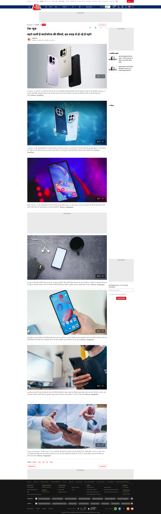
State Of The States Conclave (111, 492)
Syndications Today (95, 512)
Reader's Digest (75, 487)
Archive (51, 508)
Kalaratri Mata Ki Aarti (44, 503)
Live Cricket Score (83, 503)
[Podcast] (122, 7)
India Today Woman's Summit (111, 489)
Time (73, 489)
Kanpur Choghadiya (57, 498)
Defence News (72, 503)
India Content (126, 492)
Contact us (36, 481)
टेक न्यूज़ (43, 25)
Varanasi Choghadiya (71, 498)
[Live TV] (129, 7)
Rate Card (71, 481)
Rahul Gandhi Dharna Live (59, 503)
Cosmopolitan (61, 487)
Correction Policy (101, 481)
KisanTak (112, 1)
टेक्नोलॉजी (37, 25)
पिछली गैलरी (32, 466)
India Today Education (32, 489)
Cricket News (105, 503)
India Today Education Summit (94, 494)
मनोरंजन (64, 7)
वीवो (47, 462)
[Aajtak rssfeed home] (128, 508)
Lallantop (89, 1)
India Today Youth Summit (93, 492)
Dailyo (38, 508)
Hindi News (30, 25)
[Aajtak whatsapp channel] (115, 508)
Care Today (125, 487)
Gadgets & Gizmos (62, 492)
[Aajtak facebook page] (119, 508)
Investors (65, 481)
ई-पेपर (46, 1)
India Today (55, 1)
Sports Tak (105, 1)
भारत (56, 7)
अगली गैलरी (103, 466)
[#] (95, 28)
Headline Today (126, 494)
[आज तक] (36, 7)
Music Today (61, 489)
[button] (132, 499)
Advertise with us (45, 481)
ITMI (28, 492)
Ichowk (44, 508)
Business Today (81, 1)
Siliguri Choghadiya (97, 498)
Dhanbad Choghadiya (84, 498)
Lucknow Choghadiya (44, 498)
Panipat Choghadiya (123, 498)
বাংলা (49, 1)
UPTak (100, 1)
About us (29, 481)
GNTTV (67, 1)
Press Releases (110, 481)
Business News (95, 503)
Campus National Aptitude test (34, 494)
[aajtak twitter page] (123, 508)
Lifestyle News (115, 503)
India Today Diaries (46, 487)
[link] (132, 1)
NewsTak (95, 1)
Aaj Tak (41, 1)
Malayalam (73, 1)
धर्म (73, 7)
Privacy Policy (79, 481)
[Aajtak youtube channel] (132, 508)
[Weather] (118, 7)
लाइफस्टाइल (89, 7)
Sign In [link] (129, 1)
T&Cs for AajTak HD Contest (122, 481)
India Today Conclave (92, 489)
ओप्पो (43, 462)
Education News (126, 503)
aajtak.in (34, 38)
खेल (80, 7)
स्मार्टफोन (51, 462)
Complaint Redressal (55, 481)
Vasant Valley (30, 487)
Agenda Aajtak (107, 487)
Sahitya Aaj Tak (90, 487)
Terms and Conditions (89, 481)
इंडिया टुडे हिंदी (61, 1)
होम (46, 7)
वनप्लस (39, 462)
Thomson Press (45, 492)
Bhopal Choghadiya (110, 498)
